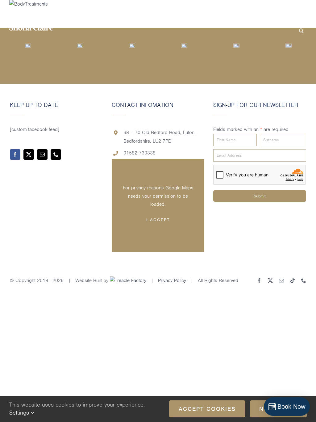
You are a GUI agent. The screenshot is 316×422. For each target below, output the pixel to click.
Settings (20, 412)
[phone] (56, 154)
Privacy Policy (172, 280)
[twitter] (28, 154)
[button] (301, 30)
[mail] (42, 154)
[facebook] (15, 154)
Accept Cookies (207, 408)
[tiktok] (292, 280)
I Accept (158, 219)
